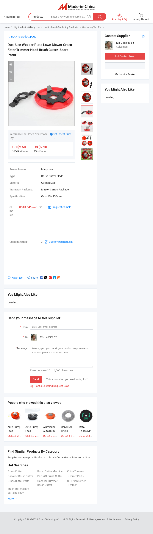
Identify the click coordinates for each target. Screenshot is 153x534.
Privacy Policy (132, 519)
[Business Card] (143, 36)
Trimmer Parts (75, 476)
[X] (45, 277)
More (11, 498)
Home (7, 27)
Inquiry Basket (127, 74)
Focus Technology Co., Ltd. (52, 519)
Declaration (115, 519)
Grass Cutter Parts (18, 481)
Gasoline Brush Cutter (20, 476)
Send (36, 379)
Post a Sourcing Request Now (49, 386)
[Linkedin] (54, 277)
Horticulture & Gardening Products (61, 27)
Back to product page (23, 36)
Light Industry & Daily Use (27, 27)
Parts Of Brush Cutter (49, 476)
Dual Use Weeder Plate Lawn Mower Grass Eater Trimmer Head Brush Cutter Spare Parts (40, 50)
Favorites (17, 277)
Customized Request (61, 241)
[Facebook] (41, 277)
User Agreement (97, 519)
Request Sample (61, 207)
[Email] (58, 277)
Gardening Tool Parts (93, 27)
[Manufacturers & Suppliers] (76, 6)
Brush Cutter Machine (50, 471)
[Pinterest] (50, 277)
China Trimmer (75, 471)
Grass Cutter (15, 471)
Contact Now (127, 56)
